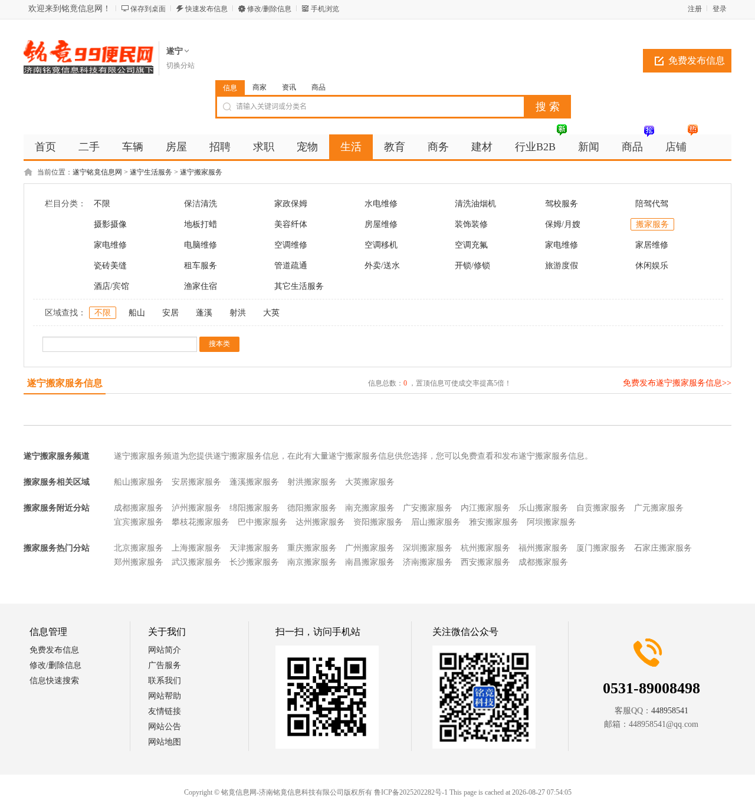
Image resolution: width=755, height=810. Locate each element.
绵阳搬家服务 (254, 507)
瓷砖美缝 (110, 265)
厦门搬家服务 (601, 548)
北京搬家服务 (138, 548)
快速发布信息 (206, 9)
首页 (45, 147)
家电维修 (110, 245)
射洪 (237, 312)
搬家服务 (652, 224)
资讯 (289, 87)
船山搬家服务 (138, 482)
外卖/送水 (382, 265)
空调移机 (381, 245)
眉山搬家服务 (436, 522)
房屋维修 (381, 224)
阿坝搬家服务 (551, 522)
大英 (271, 312)
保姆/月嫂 (562, 224)
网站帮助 (164, 696)
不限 (102, 203)
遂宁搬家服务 (201, 172)
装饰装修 (471, 224)
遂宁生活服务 (151, 172)
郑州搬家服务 (138, 562)
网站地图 (164, 741)
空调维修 (290, 245)
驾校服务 (561, 203)
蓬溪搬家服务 (254, 482)
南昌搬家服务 (370, 562)
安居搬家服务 (196, 482)
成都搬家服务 (138, 507)
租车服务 (200, 265)
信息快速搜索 (54, 680)
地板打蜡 (200, 224)
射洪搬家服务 (312, 482)
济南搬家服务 (427, 562)
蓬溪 (204, 312)
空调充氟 (471, 245)
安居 (170, 312)
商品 (318, 87)
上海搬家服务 (196, 548)
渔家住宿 (200, 286)
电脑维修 (200, 245)
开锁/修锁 (472, 265)
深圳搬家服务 (427, 548)
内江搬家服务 (485, 507)
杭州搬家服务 (485, 548)
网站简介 (164, 650)
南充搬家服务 (370, 507)
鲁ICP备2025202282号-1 (411, 792)
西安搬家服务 (485, 562)
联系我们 (164, 680)
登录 (720, 9)
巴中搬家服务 (262, 522)
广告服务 (164, 665)
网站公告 (164, 726)
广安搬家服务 (427, 507)
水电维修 (381, 203)
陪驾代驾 (651, 203)
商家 (259, 87)
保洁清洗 (200, 203)
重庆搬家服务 (312, 548)
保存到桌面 (148, 9)
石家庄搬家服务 (663, 548)
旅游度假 (561, 265)
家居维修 (651, 245)
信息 (230, 88)
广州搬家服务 (370, 548)
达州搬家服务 (320, 522)
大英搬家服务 (370, 482)
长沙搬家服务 (254, 562)
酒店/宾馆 (111, 286)
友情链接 (164, 711)
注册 (695, 9)
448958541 (669, 710)
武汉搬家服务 (196, 562)
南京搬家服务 (312, 562)
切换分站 (180, 65)
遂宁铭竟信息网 (97, 172)
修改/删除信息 (269, 9)
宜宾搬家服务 (138, 522)
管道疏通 (290, 265)
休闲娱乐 (651, 265)
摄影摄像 (110, 224)
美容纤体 (290, 224)
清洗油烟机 (475, 203)
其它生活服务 (299, 286)
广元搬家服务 (659, 507)
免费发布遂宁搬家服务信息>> (677, 382)
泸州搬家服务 (196, 507)
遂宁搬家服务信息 (65, 383)
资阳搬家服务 (378, 522)
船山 (137, 312)
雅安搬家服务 (493, 522)
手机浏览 (325, 9)
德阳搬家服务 (312, 507)
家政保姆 (290, 203)
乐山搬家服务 (543, 507)
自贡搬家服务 (601, 507)
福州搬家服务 (543, 548)
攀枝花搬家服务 (200, 522)
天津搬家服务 (254, 548)
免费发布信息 (696, 60)
